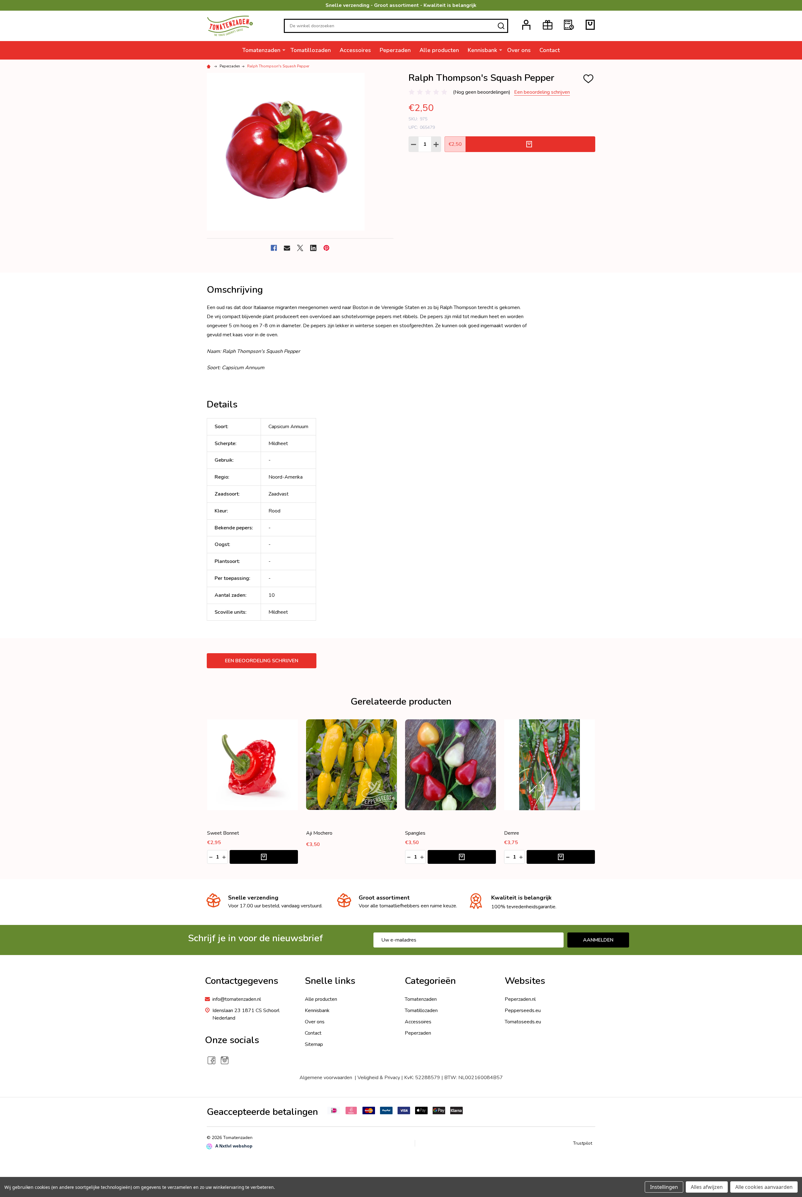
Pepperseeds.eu (523, 1010)
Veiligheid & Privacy (378, 1077)
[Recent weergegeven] (569, 25)
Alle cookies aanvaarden (764, 1187)
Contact (549, 50)
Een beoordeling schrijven (542, 92)
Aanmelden (598, 940)
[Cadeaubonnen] (548, 25)
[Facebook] (273, 248)
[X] (300, 248)
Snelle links (330, 980)
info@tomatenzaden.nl (236, 999)
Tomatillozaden (310, 50)
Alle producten (439, 50)
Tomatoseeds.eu (523, 1021)
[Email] (287, 248)
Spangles (415, 833)
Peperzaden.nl (520, 999)
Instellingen (664, 1187)
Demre (511, 833)
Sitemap (314, 1044)
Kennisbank (482, 50)
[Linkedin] (313, 248)
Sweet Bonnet (223, 833)
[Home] (209, 66)
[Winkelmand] (590, 25)
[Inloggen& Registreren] (526, 25)
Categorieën (430, 980)
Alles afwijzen (707, 1187)
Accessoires (355, 50)
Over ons (519, 50)
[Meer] (283, 50)
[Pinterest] (326, 248)
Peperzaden (395, 50)
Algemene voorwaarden (327, 1077)
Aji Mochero (319, 833)
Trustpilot (582, 1143)
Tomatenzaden (261, 50)
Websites (525, 980)
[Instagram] (224, 1060)
